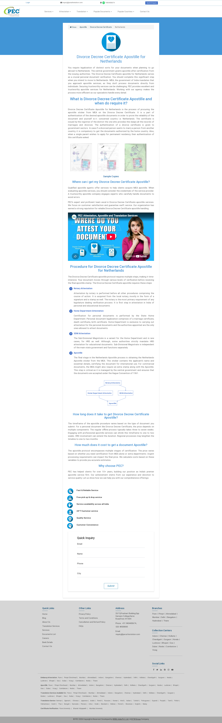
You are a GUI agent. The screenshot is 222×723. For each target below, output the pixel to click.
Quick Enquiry (152, 3)
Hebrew (112, 704)
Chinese (75, 701)
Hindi (122, 701)
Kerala (175, 639)
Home (44, 614)
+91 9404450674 (129, 623)
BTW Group (136, 719)
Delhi (163, 617)
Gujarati (154, 701)
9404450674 (110, 3)
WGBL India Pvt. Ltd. (121, 719)
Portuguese (145, 701)
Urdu (90, 704)
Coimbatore (171, 646)
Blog (44, 618)
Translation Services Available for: (53, 693)
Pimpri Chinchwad (70, 677)
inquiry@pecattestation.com (72, 2)
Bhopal (165, 643)
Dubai (154, 646)
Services (48, 12)
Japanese (84, 701)
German (59, 701)
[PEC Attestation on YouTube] (172, 670)
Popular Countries (125, 12)
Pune (154, 614)
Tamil (170, 701)
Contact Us (144, 12)
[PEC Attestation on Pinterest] (165, 670)
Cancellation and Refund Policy (92, 622)
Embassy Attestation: (49, 677)
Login (28, 2)
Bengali (66, 704)
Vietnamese (45, 704)
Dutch (54, 704)
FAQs (81, 626)
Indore (155, 636)
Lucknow (156, 643)
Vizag (154, 650)
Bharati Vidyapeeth (80, 708)
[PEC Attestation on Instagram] (168, 670)
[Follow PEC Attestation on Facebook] (153, 670)
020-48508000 (122, 627)
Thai (60, 704)
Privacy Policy (84, 614)
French (99, 701)
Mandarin (104, 704)
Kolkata (172, 636)
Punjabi (162, 701)
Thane (166, 621)
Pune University (65, 708)
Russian (107, 701)
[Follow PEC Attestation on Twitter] (157, 670)
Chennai (163, 636)
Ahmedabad (171, 614)
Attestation (64, 12)
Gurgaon (167, 639)
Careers (45, 638)
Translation (81, 12)
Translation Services (51, 626)
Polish (176, 701)
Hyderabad (156, 621)
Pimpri (161, 614)
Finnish (120, 704)
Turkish (136, 701)
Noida (161, 646)
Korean (115, 701)
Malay (145, 704)
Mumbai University (95, 708)
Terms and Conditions (88, 618)
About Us (46, 622)
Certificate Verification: (50, 708)
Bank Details (47, 642)
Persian (83, 704)
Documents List (49, 634)
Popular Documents (102, 12)
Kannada (75, 704)
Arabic (92, 701)
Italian (128, 701)
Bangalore (171, 617)
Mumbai (155, 617)
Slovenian (129, 704)
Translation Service (48, 701)
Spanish (67, 701)
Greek (96, 704)
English (137, 704)
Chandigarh (157, 639)
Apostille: (44, 685)
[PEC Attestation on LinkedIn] (161, 670)
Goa (171, 643)
